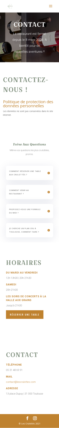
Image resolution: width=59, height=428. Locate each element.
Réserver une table (24, 314)
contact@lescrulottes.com (21, 381)
